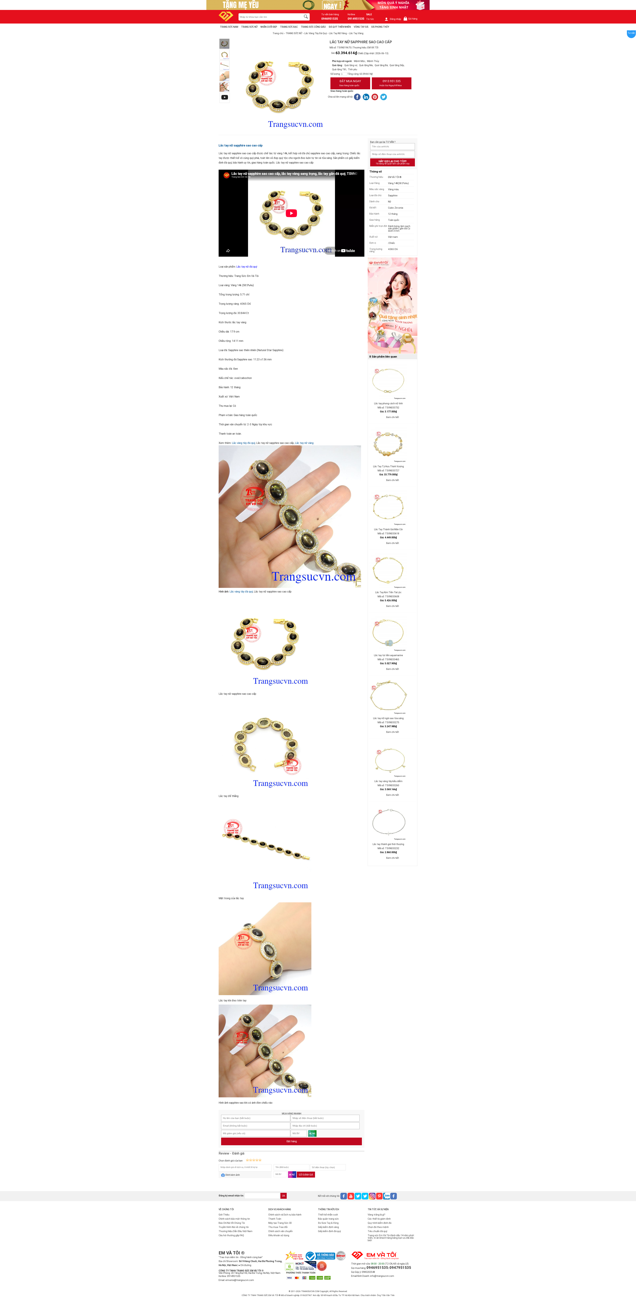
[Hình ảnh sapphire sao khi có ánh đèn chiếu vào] (224, 87)
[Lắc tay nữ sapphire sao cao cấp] (224, 44)
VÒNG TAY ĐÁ (361, 27)
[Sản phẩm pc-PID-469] (392, 305)
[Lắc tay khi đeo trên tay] (224, 76)
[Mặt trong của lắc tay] (224, 65)
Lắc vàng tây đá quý (243, 443)
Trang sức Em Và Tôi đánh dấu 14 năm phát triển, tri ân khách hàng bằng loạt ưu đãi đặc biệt (391, 1238)
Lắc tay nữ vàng (304, 443)
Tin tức (370, 19)
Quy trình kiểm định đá (379, 1223)
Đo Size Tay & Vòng (328, 1223)
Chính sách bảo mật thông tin (234, 1218)
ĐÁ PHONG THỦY (380, 27)
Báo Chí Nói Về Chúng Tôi (232, 1223)
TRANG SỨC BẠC (289, 27)
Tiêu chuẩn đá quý (377, 1231)
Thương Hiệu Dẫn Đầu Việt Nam (235, 1231)
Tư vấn (631, 33)
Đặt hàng (291, 1141)
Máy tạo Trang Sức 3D (280, 1223)
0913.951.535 (390, 83)
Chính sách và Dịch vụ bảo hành (284, 1214)
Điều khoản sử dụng (278, 1235)
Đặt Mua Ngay (350, 83)
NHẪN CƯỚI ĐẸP (269, 27)
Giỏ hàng (411, 18)
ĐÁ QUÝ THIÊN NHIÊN (340, 27)
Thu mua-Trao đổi (278, 1227)
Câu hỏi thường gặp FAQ (231, 1235)
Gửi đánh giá (306, 1174)
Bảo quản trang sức (328, 1218)
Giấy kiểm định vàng (328, 1227)
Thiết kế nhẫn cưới (328, 1214)
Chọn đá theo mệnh (378, 1227)
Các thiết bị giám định (379, 1218)
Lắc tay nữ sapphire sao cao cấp (241, 145)
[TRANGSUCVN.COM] (226, 20)
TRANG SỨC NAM (229, 27)
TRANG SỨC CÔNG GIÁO (313, 27)
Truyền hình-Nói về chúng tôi (234, 1227)
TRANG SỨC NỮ (249, 27)
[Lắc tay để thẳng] (224, 54)
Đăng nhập (395, 19)
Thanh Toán (274, 1218)
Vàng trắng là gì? (376, 1214)
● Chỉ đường (244, 1265)
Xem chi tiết (392, 417)
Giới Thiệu (224, 1214)
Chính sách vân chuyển (280, 1231)
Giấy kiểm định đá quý (329, 1231)
